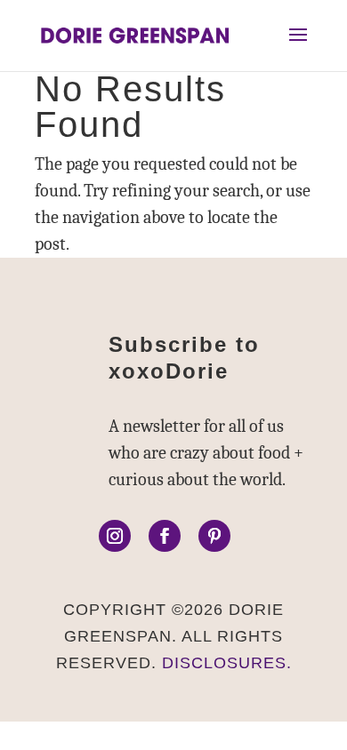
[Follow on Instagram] (115, 536)
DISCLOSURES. (227, 663)
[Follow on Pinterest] (214, 536)
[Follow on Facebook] (165, 536)
